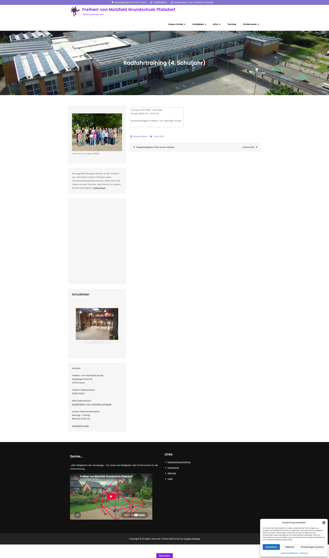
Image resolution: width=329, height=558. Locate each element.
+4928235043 (160, 2)
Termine (231, 24)
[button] (324, 522)
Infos (215, 24)
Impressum (303, 553)
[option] (97, 326)
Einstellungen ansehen (312, 547)
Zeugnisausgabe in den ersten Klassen (155, 147)
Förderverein (250, 24)
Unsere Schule (175, 24)
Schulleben (198, 24)
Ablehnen (289, 547)
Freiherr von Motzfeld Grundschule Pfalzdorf (128, 9)
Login (170, 478)
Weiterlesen (99, 188)
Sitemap (172, 473)
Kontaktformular (80, 426)
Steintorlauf (249, 147)
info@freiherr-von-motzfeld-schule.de (193, 2)
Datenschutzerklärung (289, 553)
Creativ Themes (192, 538)
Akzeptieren (271, 547)
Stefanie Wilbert (140, 136)
